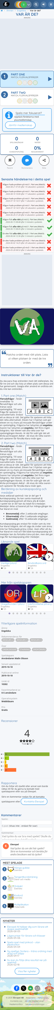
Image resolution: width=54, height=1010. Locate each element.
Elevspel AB (18, 997)
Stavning (25, 649)
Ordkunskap (9, 649)
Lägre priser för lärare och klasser (26, 935)
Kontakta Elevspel (34, 801)
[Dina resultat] (29, 4)
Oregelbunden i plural (13, 603)
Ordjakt (18, 886)
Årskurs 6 (36, 639)
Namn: (5, 819)
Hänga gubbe (22, 867)
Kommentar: (8, 832)
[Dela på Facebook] (16, 988)
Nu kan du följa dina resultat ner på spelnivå (26, 961)
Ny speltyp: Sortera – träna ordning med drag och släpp (29, 952)
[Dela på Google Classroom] (30, 988)
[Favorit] (10, 160)
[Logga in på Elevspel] (43, 5)
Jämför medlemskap (20, 125)
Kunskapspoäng (16, 152)
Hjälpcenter (43, 997)
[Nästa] (49, 557)
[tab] (9, 572)
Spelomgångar (16, 142)
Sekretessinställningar (35, 1004)
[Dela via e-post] (37, 988)
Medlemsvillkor (16, 1004)
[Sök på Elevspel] (36, 5)
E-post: (5, 825)
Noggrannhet (37, 152)
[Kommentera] (27, 160)
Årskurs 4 (8, 639)
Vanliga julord (8, 563)
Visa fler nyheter (27, 971)
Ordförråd (39, 649)
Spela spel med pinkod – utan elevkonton (23, 943)
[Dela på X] (23, 988)
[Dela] (44, 160)
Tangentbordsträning (26, 876)
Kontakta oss (16, 1001)
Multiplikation (21, 904)
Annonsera (30, 997)
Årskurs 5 (22, 639)
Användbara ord (37, 563)
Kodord (18, 895)
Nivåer (37, 142)
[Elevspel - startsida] (3, 4)
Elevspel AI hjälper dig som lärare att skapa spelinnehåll (27, 927)
